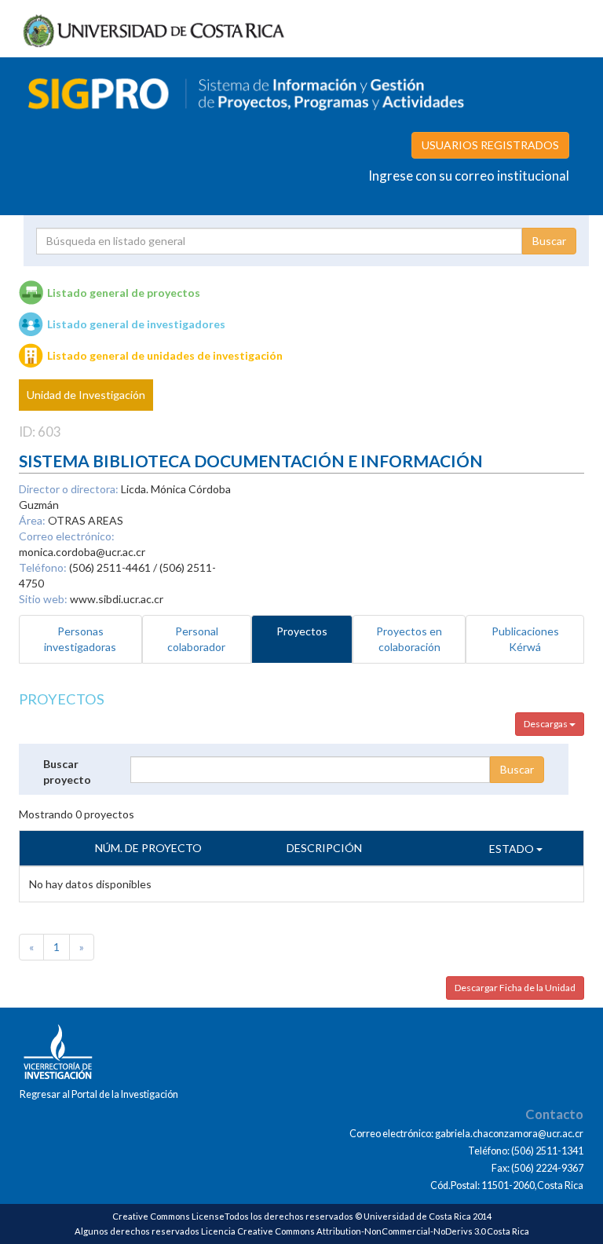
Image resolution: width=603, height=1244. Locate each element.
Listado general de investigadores (136, 324)
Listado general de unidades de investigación (165, 355)
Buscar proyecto (67, 771)
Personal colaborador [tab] (196, 638)
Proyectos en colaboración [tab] (409, 638)
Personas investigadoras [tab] (80, 638)
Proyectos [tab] (301, 631)
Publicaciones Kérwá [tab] (525, 638)
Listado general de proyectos (123, 292)
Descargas (546, 724)
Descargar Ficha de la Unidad (515, 987)
